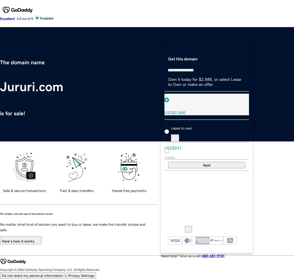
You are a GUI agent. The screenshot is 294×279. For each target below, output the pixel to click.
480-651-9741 (213, 256)
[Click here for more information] (188, 229)
